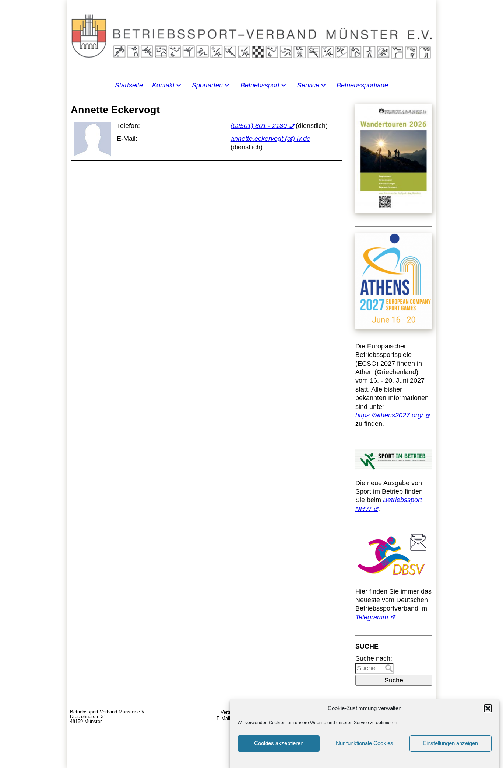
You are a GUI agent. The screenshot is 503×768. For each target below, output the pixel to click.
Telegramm (371, 617)
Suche (393, 680)
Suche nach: (373, 658)
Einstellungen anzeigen (450, 743)
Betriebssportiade (362, 85)
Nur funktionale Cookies (364, 743)
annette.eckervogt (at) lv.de (270, 138)
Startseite (129, 85)
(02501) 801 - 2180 (259, 125)
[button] (488, 708)
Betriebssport (259, 85)
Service (308, 85)
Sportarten (207, 85)
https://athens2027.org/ (389, 415)
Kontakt (163, 85)
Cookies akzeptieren (278, 743)
